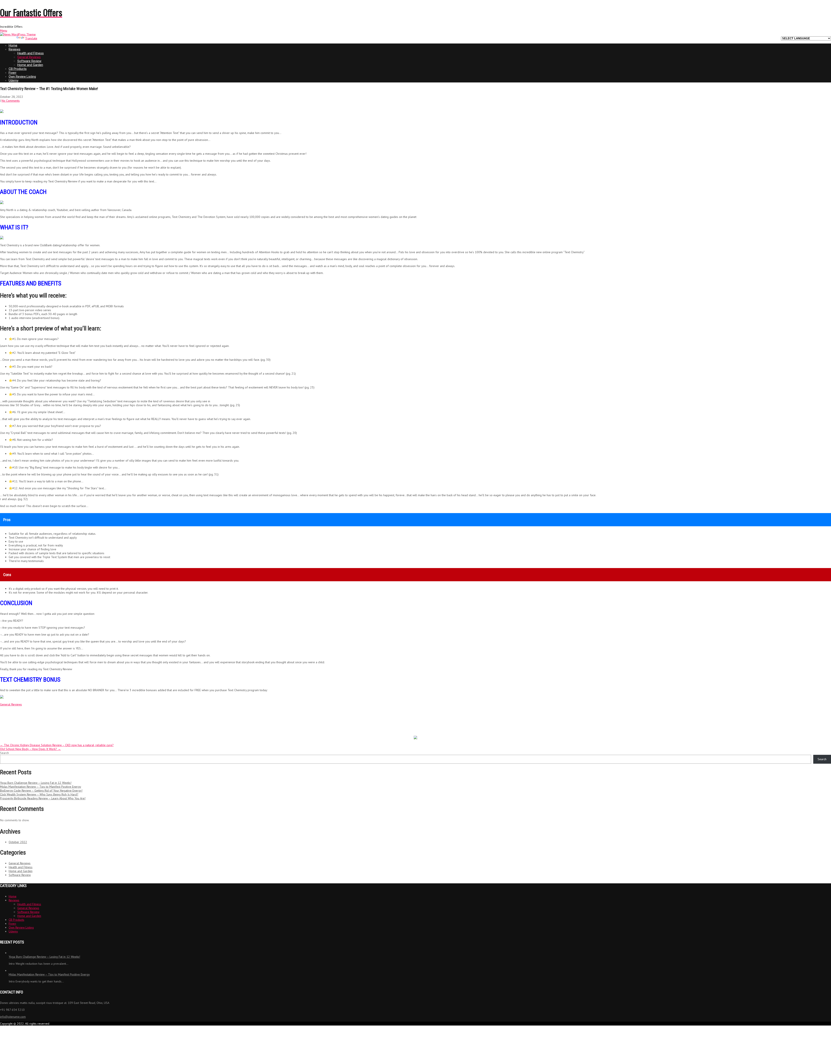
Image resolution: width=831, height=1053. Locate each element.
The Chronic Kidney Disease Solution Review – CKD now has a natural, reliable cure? (57, 745)
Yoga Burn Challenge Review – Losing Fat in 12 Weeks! (35, 783)
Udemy (13, 80)
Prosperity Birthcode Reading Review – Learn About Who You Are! (42, 798)
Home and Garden (30, 65)
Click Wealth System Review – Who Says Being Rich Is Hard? (39, 794)
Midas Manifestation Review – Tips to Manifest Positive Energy (40, 787)
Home (13, 45)
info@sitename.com (13, 1017)
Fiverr (12, 73)
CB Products (18, 69)
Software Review (29, 61)
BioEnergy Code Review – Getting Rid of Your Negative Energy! (41, 790)
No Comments (11, 101)
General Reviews (29, 57)
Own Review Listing (22, 77)
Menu (3, 30)
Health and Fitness (30, 53)
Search (4, 753)
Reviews (14, 49)
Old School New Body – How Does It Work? (30, 749)
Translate (31, 38)
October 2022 (18, 842)
